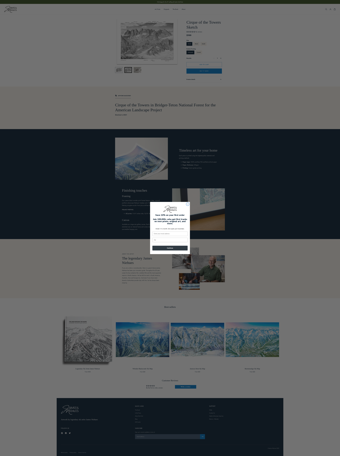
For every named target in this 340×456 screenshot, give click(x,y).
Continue (170, 248)
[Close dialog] (187, 204)
